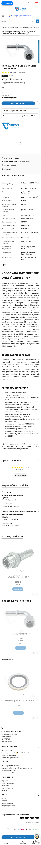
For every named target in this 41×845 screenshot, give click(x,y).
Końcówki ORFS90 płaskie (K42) (30, 27)
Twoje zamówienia (8, 783)
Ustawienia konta (7, 788)
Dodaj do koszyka (18, 103)
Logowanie (5, 781)
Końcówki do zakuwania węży (10, 27)
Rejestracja (5, 786)
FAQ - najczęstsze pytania (10, 766)
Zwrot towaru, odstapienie (10, 773)
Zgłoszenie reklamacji (9, 770)
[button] (37, 21)
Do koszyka (18, 589)
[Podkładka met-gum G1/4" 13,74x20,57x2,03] (18, 682)
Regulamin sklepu (7, 803)
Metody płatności (7, 750)
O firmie (4, 801)
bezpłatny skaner (21, 17)
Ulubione (4, 790)
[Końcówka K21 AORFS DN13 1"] (18, 556)
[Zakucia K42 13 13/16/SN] (20, 618)
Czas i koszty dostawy (9, 755)
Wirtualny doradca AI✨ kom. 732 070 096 (15, 753)
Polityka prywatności (8, 806)
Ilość (3, 88)
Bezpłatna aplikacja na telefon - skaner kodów (17, 768)
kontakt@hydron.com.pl (11, 506)
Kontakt (4, 798)
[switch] (37, 842)
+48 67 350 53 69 (8, 504)
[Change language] (37, 2)
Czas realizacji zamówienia (10, 758)
